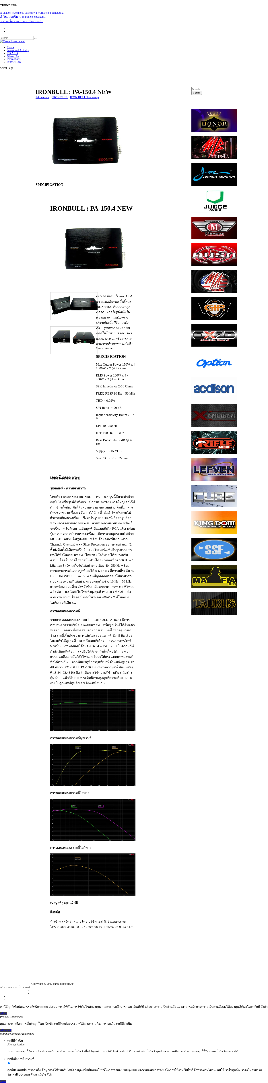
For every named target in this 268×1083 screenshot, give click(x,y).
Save (3, 1081)
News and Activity (18, 50)
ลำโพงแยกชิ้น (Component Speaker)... (23, 16)
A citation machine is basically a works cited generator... (32, 12)
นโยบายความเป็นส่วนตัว (15, 987)
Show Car (13, 56)
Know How (14, 61)
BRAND (12, 53)
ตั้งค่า (264, 1006)
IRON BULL (60, 97)
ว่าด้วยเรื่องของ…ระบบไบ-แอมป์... (21, 21)
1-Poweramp (43, 97)
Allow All (5, 1030)
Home (10, 47)
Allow (3, 1013)
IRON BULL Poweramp (84, 97)
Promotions (13, 59)
